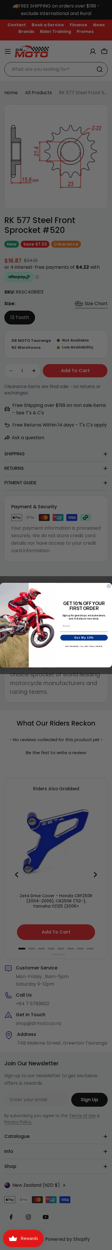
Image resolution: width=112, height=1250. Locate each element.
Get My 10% (84, 637)
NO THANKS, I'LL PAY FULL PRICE (84, 646)
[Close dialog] (109, 586)
